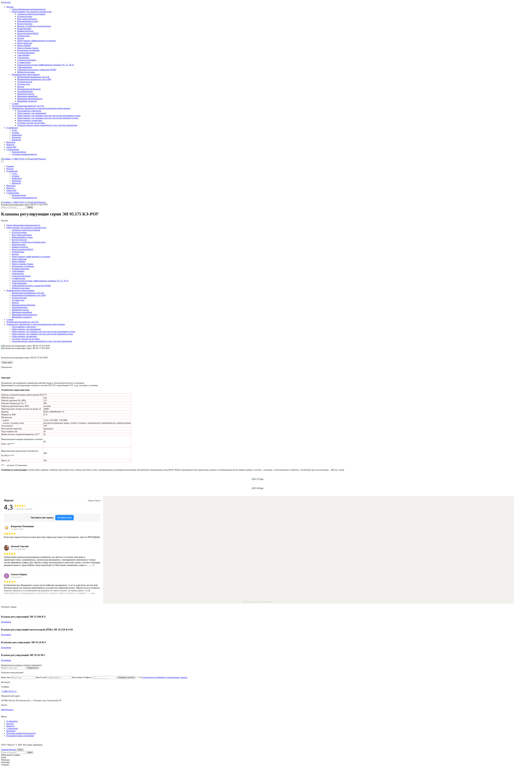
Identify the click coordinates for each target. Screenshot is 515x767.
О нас (14, 130)
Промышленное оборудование (26, 74)
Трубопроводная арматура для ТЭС (28, 106)
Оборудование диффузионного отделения (36, 40)
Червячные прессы (25, 94)
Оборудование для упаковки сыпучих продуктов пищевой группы (47, 118)
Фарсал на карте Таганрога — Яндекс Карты (257, 601)
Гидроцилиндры (24, 82)
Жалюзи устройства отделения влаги (34, 26)
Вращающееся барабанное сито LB (33, 77)
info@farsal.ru (39, 159)
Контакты (10, 142)
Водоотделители (24, 24)
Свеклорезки (23, 57)
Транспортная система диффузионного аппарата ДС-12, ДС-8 (45, 65)
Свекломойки (23, 55)
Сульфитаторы (24, 62)
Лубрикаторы (23, 36)
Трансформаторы (25, 91)
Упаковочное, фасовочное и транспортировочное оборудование (41, 108)
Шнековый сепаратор (27, 101)
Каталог (10, 7)
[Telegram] (6, 372)
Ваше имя (6, 677)
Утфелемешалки (24, 67)
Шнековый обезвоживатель (29, 99)
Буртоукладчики (24, 16)
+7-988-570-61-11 (19, 159)
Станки (15, 103)
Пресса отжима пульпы (27, 48)
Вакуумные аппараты (27, 19)
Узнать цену (7, 362)
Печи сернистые (24, 43)
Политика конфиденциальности (21, 733)
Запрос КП (11, 147)
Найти (29, 207)
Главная (10, 166)
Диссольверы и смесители (29, 111)
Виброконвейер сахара (27, 21)
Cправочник (12, 728)
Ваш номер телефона (82, 677)
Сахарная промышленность (24, 154)
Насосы (20, 38)
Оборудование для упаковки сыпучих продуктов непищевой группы (48, 115)
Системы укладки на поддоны (31, 123)
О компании (12, 128)
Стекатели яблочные (26, 60)
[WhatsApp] (14, 372)
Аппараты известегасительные (31, 14)
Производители (19, 152)
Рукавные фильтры (26, 53)
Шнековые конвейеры (27, 96)
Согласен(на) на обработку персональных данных (164, 677)
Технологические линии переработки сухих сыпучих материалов (47, 125)
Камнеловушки (24, 28)
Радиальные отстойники (28, 50)
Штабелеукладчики (26, 72)
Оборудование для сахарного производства (32, 11)
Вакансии (16, 140)
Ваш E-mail (41, 677)
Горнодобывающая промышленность (29, 9)
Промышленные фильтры (29, 89)
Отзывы (15, 132)
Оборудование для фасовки (29, 120)
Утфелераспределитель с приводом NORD (36, 69)
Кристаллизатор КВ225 (28, 33)
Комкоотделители (25, 31)
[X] (10, 372)
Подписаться (32, 668)
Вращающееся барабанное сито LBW (34, 79)
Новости (10, 144)
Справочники (12, 149)
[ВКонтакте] (2, 372)
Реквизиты (17, 135)
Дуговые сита (23, 84)
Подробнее (6, 622)
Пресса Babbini (24, 45)
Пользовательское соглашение (20, 735)
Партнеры (16, 137)
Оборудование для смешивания (31, 113)
